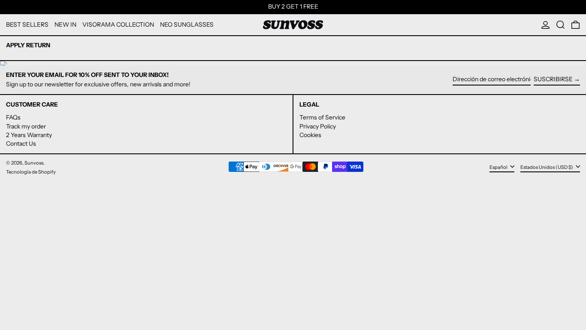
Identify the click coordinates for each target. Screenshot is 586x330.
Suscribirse (553, 79)
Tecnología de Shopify (31, 172)
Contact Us (21, 143)
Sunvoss (33, 163)
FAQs (13, 117)
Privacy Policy (317, 126)
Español (498, 167)
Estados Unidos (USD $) (547, 167)
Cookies (310, 135)
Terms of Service (322, 117)
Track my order (26, 126)
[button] (560, 24)
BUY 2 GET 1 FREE (293, 6)
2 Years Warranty (29, 135)
